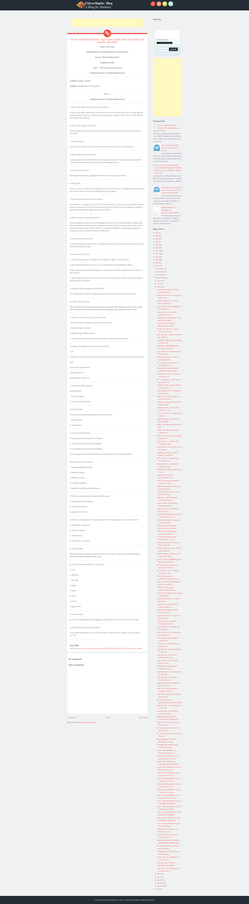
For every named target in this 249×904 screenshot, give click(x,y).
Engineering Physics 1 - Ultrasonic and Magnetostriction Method (169, 210)
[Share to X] (74, 645)
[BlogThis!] (72, 645)
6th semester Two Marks (85, 648)
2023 (157, 233)
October (160, 275)
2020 (157, 242)
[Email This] (71, 645)
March (159, 880)
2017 (157, 251)
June (159, 287)
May (158, 874)
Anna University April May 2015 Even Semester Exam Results (170, 147)
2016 (157, 254)
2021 (157, 239)
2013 (157, 263)
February (160, 883)
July (158, 284)
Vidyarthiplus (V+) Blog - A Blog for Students (123, 900)
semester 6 (100, 648)
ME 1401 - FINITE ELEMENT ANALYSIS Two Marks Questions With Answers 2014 (166, 128)
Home (107, 717)
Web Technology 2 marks (132, 648)
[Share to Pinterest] (78, 645)
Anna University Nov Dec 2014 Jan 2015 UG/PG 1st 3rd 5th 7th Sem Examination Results (171, 190)
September (161, 278)
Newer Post (72, 717)
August (159, 281)
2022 (157, 236)
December (160, 269)
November (160, 272)
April (159, 877)
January (160, 886)
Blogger (151, 900)
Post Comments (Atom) (87, 722)
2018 (157, 248)
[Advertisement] (107, 22)
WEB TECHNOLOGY (113, 648)
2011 (157, 889)
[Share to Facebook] (76, 645)
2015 (157, 257)
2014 (157, 260)
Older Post (143, 717)
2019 (157, 245)
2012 (157, 266)
